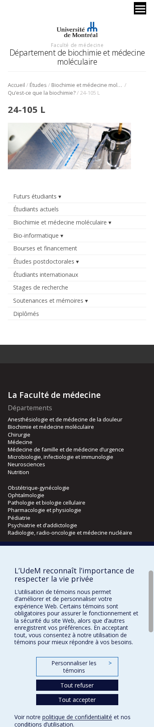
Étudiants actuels (36, 209)
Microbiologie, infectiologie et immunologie (60, 457)
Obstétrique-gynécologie (38, 487)
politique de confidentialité (77, 717)
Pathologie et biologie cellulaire (46, 502)
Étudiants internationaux (45, 274)
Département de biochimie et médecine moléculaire (77, 57)
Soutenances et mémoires (48, 300)
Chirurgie (19, 434)
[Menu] (140, 8)
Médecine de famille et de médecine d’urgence (66, 449)
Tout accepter (77, 700)
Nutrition (18, 472)
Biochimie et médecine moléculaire (87, 85)
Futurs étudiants (35, 196)
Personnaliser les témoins (81, 666)
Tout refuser (77, 685)
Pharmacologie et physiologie (44, 510)
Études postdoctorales (43, 261)
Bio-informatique (36, 235)
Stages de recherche (40, 287)
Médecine (20, 442)
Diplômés (26, 314)
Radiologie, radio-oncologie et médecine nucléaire (70, 532)
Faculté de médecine (77, 45)
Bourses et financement (45, 248)
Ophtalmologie (26, 495)
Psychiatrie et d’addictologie (42, 525)
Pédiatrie (19, 517)
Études (38, 85)
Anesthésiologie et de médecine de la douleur (65, 419)
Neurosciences (26, 464)
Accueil (16, 85)
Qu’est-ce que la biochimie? (42, 92)
